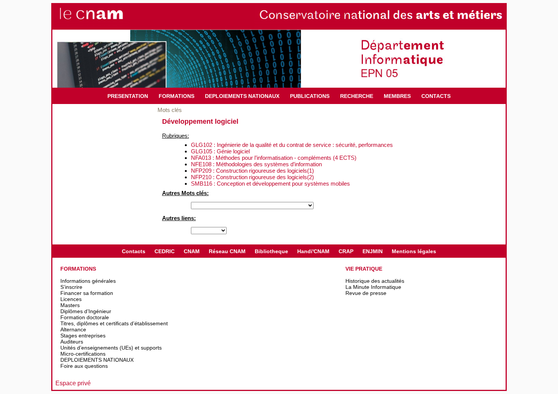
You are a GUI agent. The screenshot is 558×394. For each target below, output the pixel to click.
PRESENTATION (127, 96)
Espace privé (73, 383)
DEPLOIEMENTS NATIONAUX (242, 96)
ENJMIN (373, 251)
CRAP (346, 251)
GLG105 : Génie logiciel (220, 151)
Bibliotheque (271, 251)
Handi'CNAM (313, 251)
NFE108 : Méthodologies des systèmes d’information (256, 164)
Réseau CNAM (227, 251)
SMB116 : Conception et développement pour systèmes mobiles (270, 183)
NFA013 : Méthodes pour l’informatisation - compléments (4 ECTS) (273, 157)
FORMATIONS (176, 96)
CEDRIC (164, 251)
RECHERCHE (356, 96)
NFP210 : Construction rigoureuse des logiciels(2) (252, 177)
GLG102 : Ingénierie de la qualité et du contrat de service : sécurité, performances (292, 145)
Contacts (133, 251)
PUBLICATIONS (309, 96)
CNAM (192, 251)
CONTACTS (436, 96)
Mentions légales (414, 251)
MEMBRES (397, 96)
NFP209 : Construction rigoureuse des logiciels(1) (252, 170)
